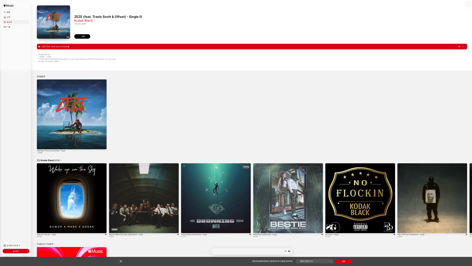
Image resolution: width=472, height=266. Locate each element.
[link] (49, 160)
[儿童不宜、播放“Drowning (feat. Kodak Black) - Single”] (184, 230)
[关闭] (121, 261)
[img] (9, 5)
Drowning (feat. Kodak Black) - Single (195, 164)
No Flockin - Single (332, 164)
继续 (343, 261)
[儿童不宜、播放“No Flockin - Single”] (328, 230)
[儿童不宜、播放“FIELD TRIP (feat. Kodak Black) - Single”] (400, 230)
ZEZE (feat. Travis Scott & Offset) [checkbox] (54, 47)
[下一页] (469, 198)
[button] (16, 12)
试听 (459, 46)
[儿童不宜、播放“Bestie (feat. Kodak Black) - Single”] (256, 230)
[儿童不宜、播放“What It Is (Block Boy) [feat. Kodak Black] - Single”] (112, 230)
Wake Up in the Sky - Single (47, 164)
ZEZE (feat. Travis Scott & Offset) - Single (53, 80)
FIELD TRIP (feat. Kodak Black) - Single (412, 164)
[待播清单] (285, 251)
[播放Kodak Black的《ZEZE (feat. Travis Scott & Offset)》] (39, 47)
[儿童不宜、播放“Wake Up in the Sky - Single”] (40, 230)
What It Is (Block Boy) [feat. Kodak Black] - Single (127, 164)
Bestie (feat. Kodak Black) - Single (266, 164)
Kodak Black (83, 20)
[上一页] (34, 198)
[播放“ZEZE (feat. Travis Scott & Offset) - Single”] (40, 146)
